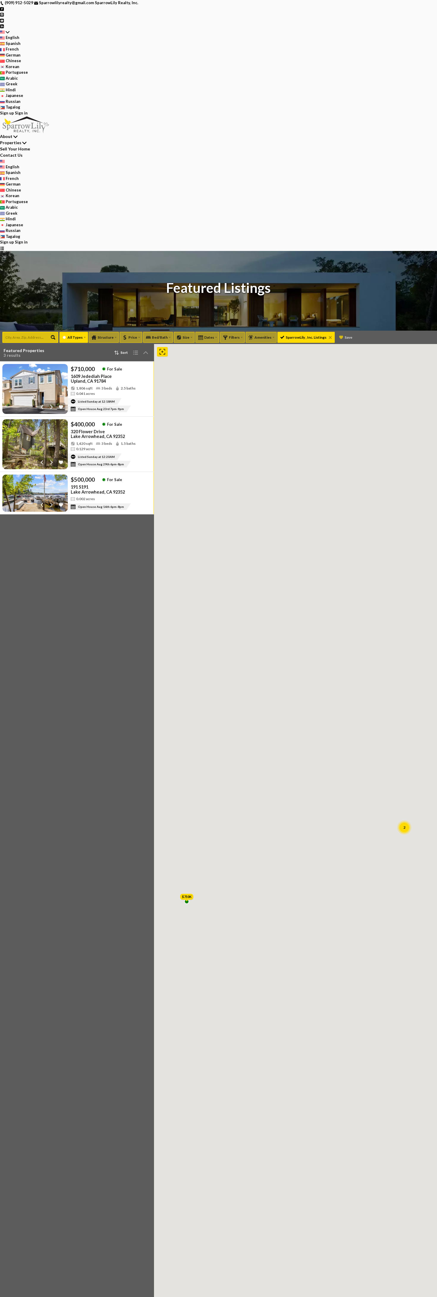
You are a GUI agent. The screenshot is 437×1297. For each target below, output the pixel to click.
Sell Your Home (15, 148)
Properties (10, 142)
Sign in (21, 113)
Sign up (7, 113)
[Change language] (5, 32)
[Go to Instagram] (2, 14)
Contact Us (11, 155)
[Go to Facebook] (2, 8)
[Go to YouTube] (2, 20)
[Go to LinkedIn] (2, 25)
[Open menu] (2, 248)
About (6, 136)
